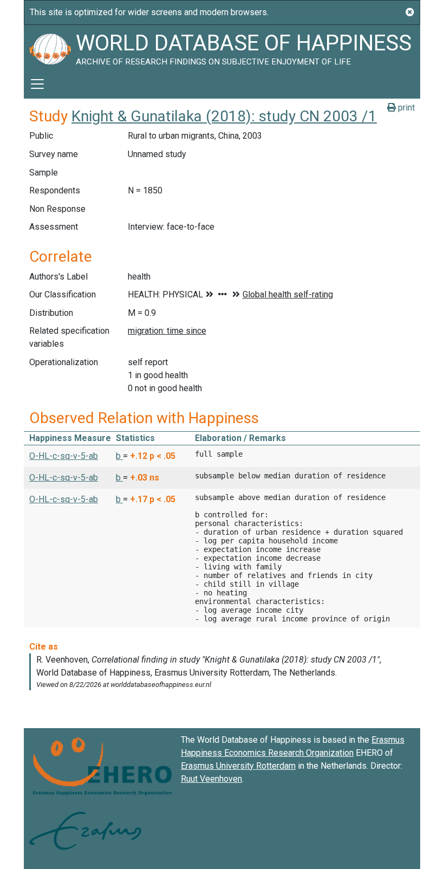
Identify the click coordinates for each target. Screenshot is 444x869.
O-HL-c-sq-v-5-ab (63, 456)
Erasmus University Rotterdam (238, 766)
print (405, 107)
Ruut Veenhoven (211, 779)
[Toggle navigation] (37, 84)
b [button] (119, 456)
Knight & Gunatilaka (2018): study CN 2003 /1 (224, 116)
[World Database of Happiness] (50, 47)
